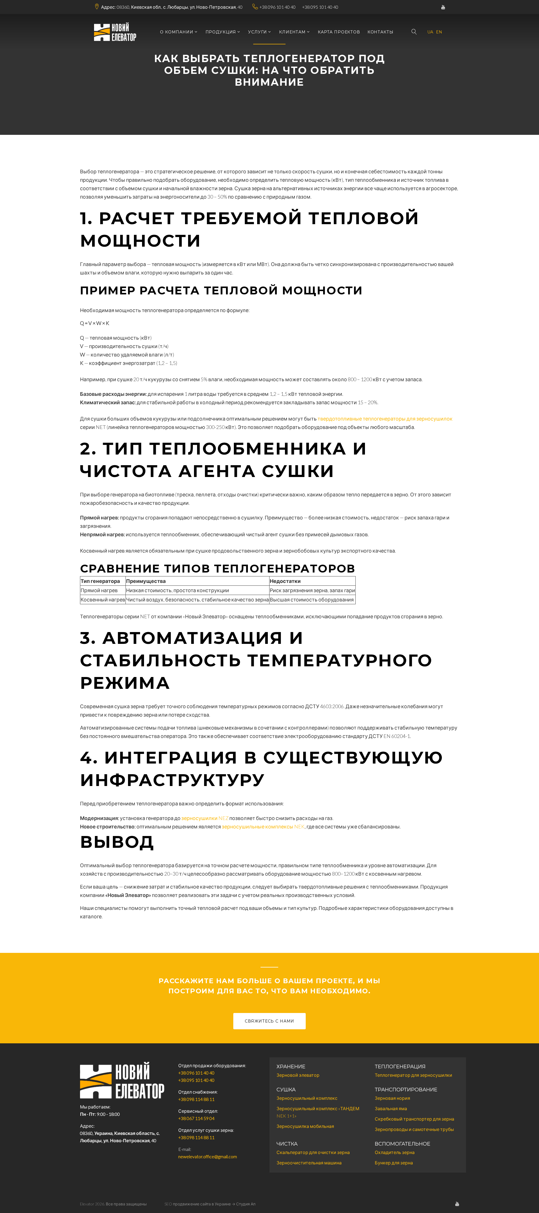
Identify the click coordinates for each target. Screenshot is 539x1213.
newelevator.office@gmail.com (207, 1156)
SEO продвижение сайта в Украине (198, 1203)
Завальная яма (391, 1108)
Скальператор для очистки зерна (313, 1152)
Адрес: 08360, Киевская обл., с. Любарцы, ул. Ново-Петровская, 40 (172, 7)
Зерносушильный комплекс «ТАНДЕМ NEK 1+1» (318, 1112)
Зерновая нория (392, 1098)
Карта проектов (339, 32)
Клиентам (292, 32)
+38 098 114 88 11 (196, 1099)
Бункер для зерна (394, 1162)
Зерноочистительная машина (309, 1162)
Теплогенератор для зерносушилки (413, 1075)
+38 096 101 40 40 (277, 7)
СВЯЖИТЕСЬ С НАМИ (269, 1021)
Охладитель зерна (395, 1152)
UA (430, 32)
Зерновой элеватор (298, 1075)
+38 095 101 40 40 (320, 7)
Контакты (380, 32)
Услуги (257, 32)
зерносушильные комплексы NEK (263, 826)
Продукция (220, 32)
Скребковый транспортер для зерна (414, 1118)
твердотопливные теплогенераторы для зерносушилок (385, 418)
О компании (176, 32)
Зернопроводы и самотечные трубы (414, 1129)
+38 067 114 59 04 (196, 1118)
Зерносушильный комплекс (307, 1098)
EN (439, 32)
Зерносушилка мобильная (305, 1126)
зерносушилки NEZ (205, 818)
